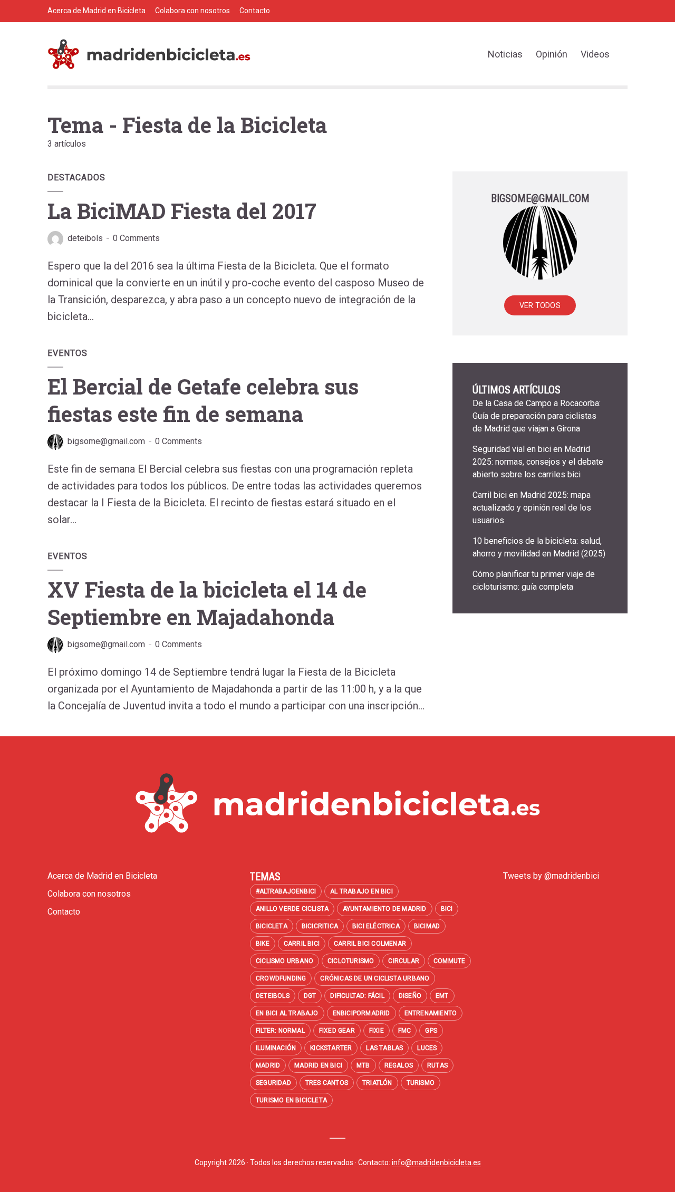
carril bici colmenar (370, 943)
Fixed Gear (337, 1030)
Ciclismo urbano (284, 961)
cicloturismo (350, 961)
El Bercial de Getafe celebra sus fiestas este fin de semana (203, 400)
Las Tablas (384, 1048)
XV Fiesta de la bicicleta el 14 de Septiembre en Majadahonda (207, 603)
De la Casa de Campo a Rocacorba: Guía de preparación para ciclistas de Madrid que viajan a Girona (536, 416)
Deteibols (273, 995)
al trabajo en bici (361, 891)
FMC (404, 1030)
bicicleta (271, 926)
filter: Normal (280, 1030)
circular (403, 961)
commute (449, 961)
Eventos (67, 353)
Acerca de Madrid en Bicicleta (96, 10)
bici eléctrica (376, 926)
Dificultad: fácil (357, 995)
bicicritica (320, 926)
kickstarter (331, 1048)
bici (447, 908)
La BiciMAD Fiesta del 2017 (181, 211)
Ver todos (540, 305)
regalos (398, 1065)
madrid (268, 1065)
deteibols (85, 238)
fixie (376, 1030)
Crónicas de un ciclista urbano (374, 978)
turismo (421, 1083)
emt (442, 995)
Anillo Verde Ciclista (292, 908)
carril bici (302, 943)
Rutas (437, 1065)
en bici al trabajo (287, 1013)
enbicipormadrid (361, 1013)
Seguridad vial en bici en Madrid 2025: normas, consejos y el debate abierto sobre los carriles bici (537, 461)
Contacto (254, 10)
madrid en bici (318, 1065)
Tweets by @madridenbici (551, 876)
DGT (310, 995)
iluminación (276, 1048)
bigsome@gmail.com (106, 441)
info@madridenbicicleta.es (436, 1162)
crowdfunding (281, 978)
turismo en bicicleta (291, 1100)
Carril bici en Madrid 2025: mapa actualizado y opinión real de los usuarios (531, 507)
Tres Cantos (326, 1083)
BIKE (262, 943)
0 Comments (136, 238)
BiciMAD (427, 926)
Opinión (551, 54)
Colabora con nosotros (192, 10)
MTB (363, 1065)
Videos (595, 54)
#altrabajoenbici (286, 891)
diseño (410, 995)
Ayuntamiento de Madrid (384, 908)
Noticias (505, 54)
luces (427, 1048)
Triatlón (377, 1083)
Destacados (76, 177)
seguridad (273, 1083)
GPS (431, 1030)
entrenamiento (430, 1013)
